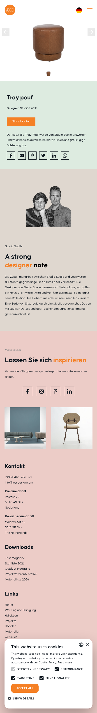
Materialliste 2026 (17, 579)
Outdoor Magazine (17, 568)
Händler (10, 626)
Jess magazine (15, 558)
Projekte (10, 621)
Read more (65, 662)
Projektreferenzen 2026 (21, 574)
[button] (23, 698)
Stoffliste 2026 (15, 563)
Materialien (12, 631)
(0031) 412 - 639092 (18, 477)
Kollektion (11, 615)
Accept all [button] (24, 688)
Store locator (21, 121)
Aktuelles (11, 637)
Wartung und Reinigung (20, 610)
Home (9, 604)
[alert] (48, 673)
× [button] (87, 644)
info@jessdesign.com (19, 482)
